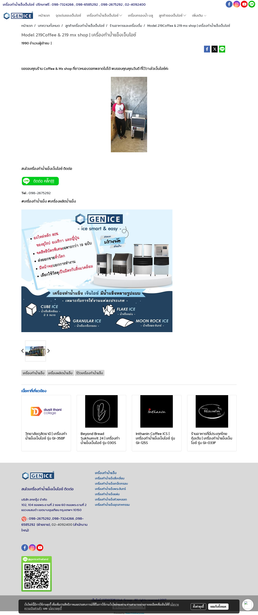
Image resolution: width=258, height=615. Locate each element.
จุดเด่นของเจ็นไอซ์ (68, 15)
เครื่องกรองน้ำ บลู (140, 15)
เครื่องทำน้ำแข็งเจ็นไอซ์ (103, 15)
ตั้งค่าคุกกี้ (198, 606)
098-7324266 (63, 4)
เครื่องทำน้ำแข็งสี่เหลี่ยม (109, 478)
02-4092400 (135, 4)
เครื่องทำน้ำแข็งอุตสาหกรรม (112, 504)
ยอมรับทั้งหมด (218, 606)
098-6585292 (87, 4)
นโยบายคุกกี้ (55, 608)
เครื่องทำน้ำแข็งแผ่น (107, 494)
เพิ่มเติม (198, 15)
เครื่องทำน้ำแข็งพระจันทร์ (110, 488)
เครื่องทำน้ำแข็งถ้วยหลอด (111, 499)
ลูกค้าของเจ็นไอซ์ (171, 15)
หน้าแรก (44, 15)
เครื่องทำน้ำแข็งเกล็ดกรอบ (111, 483)
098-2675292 (112, 4)
